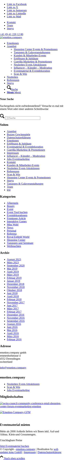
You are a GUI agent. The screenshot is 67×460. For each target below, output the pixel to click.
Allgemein (12, 203)
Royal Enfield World (18, 236)
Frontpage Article (16, 218)
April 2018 (13, 296)
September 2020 (16, 265)
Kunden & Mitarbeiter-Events (23, 165)
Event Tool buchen (17, 212)
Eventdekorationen (17, 215)
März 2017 (13, 308)
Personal (11, 230)
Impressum (13, 152)
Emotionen (13, 140)
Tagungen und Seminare (20, 243)
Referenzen (13, 171)
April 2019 (13, 271)
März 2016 (13, 336)
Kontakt (11, 22)
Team (10, 25)
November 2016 (16, 317)
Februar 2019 (14, 277)
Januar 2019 (13, 280)
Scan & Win (13, 174)
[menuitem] (37, 22)
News (10, 227)
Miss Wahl (12, 224)
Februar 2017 (14, 311)
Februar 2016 (14, 339)
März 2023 (13, 262)
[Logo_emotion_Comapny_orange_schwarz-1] (11, 37)
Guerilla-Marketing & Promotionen (26, 149)
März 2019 (13, 274)
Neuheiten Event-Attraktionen (23, 168)
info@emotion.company (13, 367)
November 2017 (16, 302)
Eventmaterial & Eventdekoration (25, 146)
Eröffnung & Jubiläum (19, 143)
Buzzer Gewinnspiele (18, 134)
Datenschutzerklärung (19, 137)
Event (10, 209)
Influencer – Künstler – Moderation (26, 156)
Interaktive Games (17, 221)
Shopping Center (16, 239)
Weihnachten (14, 246)
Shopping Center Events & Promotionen (29, 177)
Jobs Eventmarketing (18, 159)
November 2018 (16, 287)
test (8, 189)
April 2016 (13, 333)
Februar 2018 (14, 299)
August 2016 (14, 324)
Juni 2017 (12, 305)
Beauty (11, 206)
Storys (10, 28)
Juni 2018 (12, 293)
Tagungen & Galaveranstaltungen (25, 183)
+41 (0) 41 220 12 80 (11, 34)
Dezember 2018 (15, 284)
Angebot (11, 131)
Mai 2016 (12, 330)
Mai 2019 (12, 268)
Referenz (12, 233)
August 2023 (14, 259)
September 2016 (16, 320)
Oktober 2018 (14, 290)
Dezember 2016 (15, 314)
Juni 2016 (12, 327)
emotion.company (25, 449)
